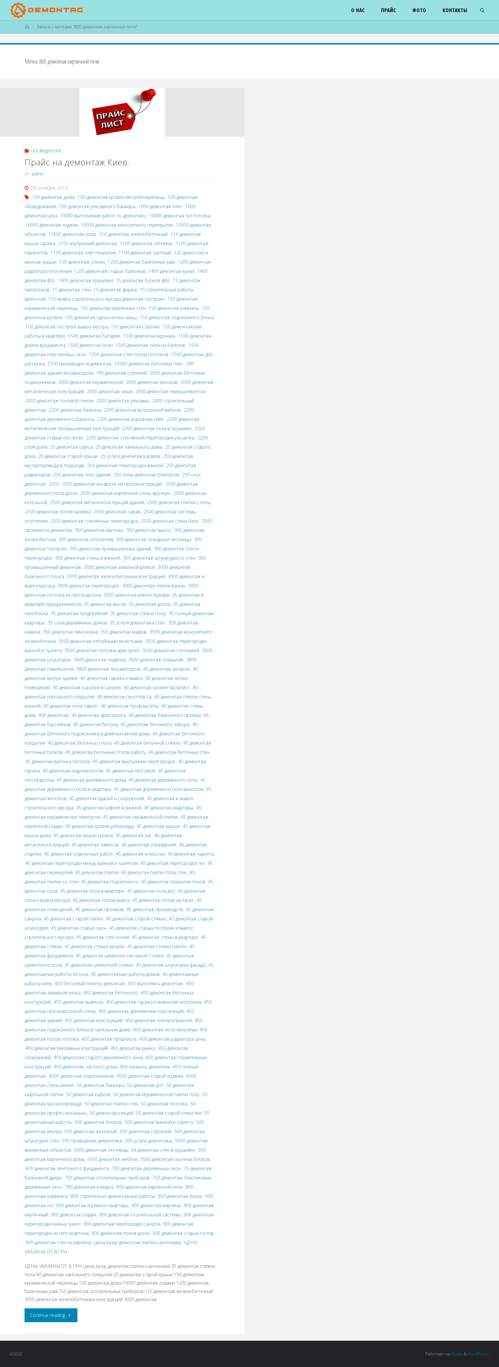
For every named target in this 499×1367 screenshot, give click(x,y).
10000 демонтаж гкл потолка (179, 215)
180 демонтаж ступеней (121, 373)
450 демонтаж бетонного (110, 992)
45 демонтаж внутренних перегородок (134, 761)
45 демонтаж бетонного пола (79, 743)
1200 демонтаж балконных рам (141, 262)
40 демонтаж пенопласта (124, 696)
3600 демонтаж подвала (100, 659)
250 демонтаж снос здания (82, 474)
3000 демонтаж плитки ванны (153, 585)
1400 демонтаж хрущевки (85, 280)
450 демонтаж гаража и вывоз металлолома (153, 1002)
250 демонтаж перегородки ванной (125, 465)
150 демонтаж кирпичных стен (113, 308)
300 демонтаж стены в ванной (87, 558)
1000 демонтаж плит (160, 206)
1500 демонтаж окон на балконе (150, 345)
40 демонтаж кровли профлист (156, 687)
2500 (54, 484)
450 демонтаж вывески (78, 1002)
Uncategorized (46, 150)
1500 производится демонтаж (79, 363)
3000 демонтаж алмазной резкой (119, 567)
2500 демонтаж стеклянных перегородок (94, 521)
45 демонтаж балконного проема (164, 715)
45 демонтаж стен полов (102, 937)
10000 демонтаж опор (72, 234)
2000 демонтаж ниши (110, 391)
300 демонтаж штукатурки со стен (159, 558)
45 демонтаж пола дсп (151, 891)
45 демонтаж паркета (190, 854)
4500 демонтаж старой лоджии (150, 1076)
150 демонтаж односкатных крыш (101, 317)
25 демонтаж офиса (71, 447)
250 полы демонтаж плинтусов (146, 474)
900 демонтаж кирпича (155, 1205)
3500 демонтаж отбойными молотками (100, 641)
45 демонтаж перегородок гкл (172, 863)
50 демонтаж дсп (145, 1085)
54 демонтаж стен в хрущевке (163, 1150)
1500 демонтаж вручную (149, 336)
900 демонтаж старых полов (182, 1233)
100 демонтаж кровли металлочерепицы (121, 197)
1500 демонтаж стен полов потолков (128, 354)
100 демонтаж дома (53, 197)
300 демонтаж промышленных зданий (110, 548)
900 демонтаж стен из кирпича (58, 1242)
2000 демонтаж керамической (90, 382)
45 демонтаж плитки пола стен (154, 872)
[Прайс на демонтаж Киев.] (122, 112)
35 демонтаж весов (105, 604)
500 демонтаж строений (145, 1131)
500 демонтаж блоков (98, 1122)
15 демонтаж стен (71, 289)
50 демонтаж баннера (100, 1085)
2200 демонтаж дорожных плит (130, 419)
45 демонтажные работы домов (125, 974)
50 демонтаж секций (111, 1113)
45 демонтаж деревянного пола (163, 780)
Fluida (456, 1354)
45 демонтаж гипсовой (130, 770)
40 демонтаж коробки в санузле (87, 687)
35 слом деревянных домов (77, 622)
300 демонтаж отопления (86, 539)
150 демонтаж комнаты (174, 308)
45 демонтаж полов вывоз (101, 900)
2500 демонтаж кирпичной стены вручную (125, 493)
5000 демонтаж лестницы (101, 1150)
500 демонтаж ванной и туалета (158, 1122)
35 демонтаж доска (149, 604)
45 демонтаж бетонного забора (155, 724)
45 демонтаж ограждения (149, 844)
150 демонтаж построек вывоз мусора (66, 326)
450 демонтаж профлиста (109, 1039)
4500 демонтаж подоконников (81, 1076)
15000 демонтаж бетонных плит (148, 363)
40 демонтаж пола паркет (70, 706)
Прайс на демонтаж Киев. (77, 162)
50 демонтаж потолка (164, 1103)
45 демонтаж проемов (99, 909)
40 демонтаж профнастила (129, 706)
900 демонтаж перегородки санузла (122, 1224)
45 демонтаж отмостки (140, 854)
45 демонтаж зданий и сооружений (106, 798)
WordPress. (479, 1354)
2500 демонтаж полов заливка (58, 511)
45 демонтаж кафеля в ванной (108, 807)
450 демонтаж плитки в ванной (158, 1020)
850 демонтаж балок (180, 1196)
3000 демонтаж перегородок (88, 585)
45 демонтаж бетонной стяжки (147, 743)
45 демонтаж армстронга (99, 715)
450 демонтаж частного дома (85, 1066)
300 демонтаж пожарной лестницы (153, 539)
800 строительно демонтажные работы (112, 1196)
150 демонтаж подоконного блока (176, 317)
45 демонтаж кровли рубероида (100, 826)
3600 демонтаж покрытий (156, 659)
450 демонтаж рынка (133, 1048)
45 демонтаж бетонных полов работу (105, 752)
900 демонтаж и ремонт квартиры (92, 1205)
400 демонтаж (53, 715)
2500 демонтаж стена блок (169, 521)
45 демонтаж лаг (133, 835)
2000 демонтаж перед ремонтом (170, 391)
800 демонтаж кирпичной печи (149, 1187)
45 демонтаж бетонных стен (179, 752)
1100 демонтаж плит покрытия (83, 252)
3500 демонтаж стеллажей (170, 650)
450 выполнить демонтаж (155, 983)
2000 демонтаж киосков (151, 382)
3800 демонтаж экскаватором (108, 669)
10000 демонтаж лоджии (51, 225)
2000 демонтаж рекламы (122, 400)
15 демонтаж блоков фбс (143, 280)
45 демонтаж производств (154, 909)
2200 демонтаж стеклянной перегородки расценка (140, 437)
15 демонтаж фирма (115, 289)
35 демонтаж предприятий (79, 613)
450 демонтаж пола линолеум (165, 1029)
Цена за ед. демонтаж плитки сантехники (137, 1242)
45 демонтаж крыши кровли (83, 835)
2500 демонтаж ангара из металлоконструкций (112, 484)
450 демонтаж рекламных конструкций (66, 1048)
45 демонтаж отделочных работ (78, 854)
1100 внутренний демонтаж (87, 243)
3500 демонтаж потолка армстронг (101, 650)
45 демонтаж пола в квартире (92, 891)
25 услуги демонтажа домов (130, 456)
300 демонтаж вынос (148, 530)
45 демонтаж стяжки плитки (156, 946)
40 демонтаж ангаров (166, 669)
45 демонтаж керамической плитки (140, 817)
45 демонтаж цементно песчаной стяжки (119, 955)
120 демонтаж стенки (82, 262)
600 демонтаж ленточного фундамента (67, 1168)
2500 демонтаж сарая (117, 511)
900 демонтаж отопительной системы (139, 1214)
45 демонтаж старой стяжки (136, 918)
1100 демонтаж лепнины (146, 243)
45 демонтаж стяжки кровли (94, 946)
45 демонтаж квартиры (168, 807)
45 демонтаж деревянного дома (91, 780)
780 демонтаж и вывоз (89, 1187)
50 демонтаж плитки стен (111, 1103)
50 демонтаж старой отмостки (168, 1113)
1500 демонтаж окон (90, 345)
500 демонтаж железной (90, 1131)
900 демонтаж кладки (73, 1214)
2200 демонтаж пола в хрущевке (157, 428)
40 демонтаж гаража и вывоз (111, 678)
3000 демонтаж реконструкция (136, 595)
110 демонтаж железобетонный (133, 234)
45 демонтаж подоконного (109, 881)
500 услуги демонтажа (148, 1140)
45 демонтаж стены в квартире (165, 937)
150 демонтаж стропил (135, 326)
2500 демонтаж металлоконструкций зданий (97, 502)
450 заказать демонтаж (145, 1066)
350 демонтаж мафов (123, 632)
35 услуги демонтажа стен (137, 622)
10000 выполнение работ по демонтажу (103, 215)
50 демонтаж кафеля (88, 1094)
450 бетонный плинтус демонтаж (90, 983)
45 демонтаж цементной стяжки (99, 965)
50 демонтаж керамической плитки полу (156, 1094)
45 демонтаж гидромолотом (73, 770)
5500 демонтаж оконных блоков (175, 1159)
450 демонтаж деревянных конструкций (141, 1011)
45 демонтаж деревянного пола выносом (158, 789)
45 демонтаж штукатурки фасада (170, 965)
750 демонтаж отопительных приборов (107, 1177)
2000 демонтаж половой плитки (59, 400)
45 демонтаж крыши (158, 826)
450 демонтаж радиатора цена (172, 1039)
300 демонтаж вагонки (99, 530)
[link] (482, 10)
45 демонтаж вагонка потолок (57, 761)
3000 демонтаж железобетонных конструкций (116, 576)
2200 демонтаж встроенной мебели (142, 410)
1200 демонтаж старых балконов (110, 271)
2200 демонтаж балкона (75, 410)
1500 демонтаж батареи (94, 336)
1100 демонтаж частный (145, 252)
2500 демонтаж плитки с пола (178, 502)
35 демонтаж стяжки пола (137, 613)
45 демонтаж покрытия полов (173, 881)
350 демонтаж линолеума (70, 632)
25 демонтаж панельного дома (129, 447)
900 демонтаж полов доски (121, 1233)
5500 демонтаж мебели (112, 1159)
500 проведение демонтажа (92, 1140)
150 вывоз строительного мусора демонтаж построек (107, 299)
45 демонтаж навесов (95, 844)
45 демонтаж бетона (95, 724)
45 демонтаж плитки (96, 872)
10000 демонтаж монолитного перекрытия (127, 225)
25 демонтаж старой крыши (68, 456)
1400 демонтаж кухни (171, 271)
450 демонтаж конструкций (93, 1020)
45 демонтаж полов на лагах (162, 900)
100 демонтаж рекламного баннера (97, 206)
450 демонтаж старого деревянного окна (98, 1057)
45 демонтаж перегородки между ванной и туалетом (81, 863)
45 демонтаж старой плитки (73, 918)
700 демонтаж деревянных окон (146, 1168)
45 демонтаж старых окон (79, 928)
